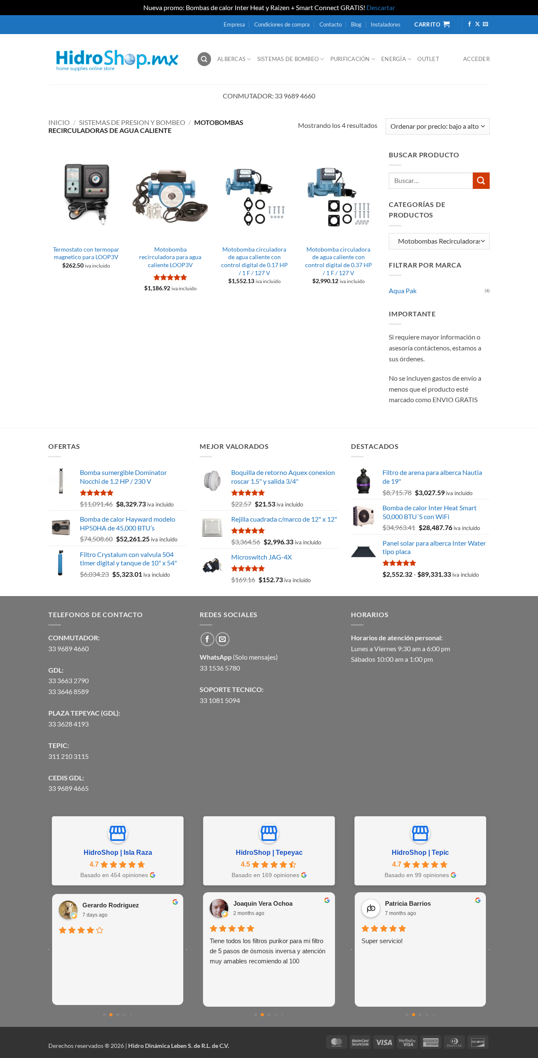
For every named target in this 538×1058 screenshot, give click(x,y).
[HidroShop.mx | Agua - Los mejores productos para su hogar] (116, 59)
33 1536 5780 (220, 668)
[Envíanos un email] (485, 24)
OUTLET (428, 59)
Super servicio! (382, 940)
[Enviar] (481, 180)
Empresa (234, 24)
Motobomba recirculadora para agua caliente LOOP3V (170, 257)
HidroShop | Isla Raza (118, 852)
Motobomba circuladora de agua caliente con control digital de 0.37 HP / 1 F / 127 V (338, 261)
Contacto (330, 24)
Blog (356, 24)
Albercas (231, 59)
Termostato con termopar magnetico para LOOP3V (86, 253)
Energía (393, 59)
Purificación (350, 59)
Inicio (59, 122)
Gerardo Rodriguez (110, 905)
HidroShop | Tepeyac (269, 852)
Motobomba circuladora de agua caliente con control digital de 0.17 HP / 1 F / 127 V (254, 261)
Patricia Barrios (408, 903)
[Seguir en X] (477, 24)
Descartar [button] (381, 7)
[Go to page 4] (131, 1015)
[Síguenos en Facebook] (469, 24)
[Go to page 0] (104, 1014)
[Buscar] (204, 59)
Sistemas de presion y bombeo (132, 122)
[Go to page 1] (111, 1014)
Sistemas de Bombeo (288, 59)
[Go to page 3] (124, 1014)
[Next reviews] (186, 949)
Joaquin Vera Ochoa (263, 903)
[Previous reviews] (48, 949)
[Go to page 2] (117, 1014)
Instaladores (386, 24)
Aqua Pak (403, 290)
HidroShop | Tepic (420, 852)
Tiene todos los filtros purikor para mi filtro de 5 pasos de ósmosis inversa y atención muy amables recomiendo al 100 (267, 951)
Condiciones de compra (282, 24)
